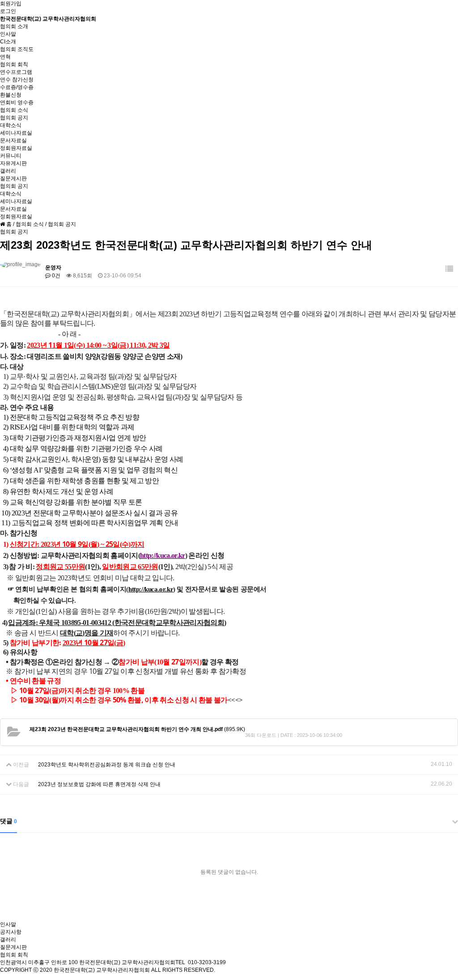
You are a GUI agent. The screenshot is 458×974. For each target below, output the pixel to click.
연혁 (5, 57)
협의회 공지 (14, 118)
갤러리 (8, 171)
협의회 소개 (14, 26)
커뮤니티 (10, 156)
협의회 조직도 (17, 49)
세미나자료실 (16, 133)
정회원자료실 (16, 148)
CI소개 (8, 41)
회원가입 (10, 3)
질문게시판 (13, 178)
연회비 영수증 (17, 102)
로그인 (8, 11)
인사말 (8, 34)
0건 (55, 275)
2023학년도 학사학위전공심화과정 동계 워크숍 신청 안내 (106, 764)
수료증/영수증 (17, 87)
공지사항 (10, 932)
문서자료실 (13, 140)
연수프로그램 (16, 72)
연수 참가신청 (17, 80)
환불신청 (10, 95)
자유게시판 (13, 163)
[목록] (449, 269)
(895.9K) (137, 729)
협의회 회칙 (14, 64)
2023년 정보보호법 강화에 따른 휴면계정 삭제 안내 (99, 784)
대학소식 (10, 125)
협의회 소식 (14, 110)
